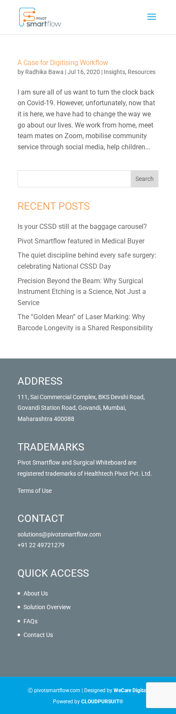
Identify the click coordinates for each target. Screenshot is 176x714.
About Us (35, 593)
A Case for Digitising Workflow (63, 63)
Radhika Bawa (44, 71)
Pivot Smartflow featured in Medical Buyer (81, 241)
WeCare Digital (130, 690)
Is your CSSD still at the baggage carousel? (82, 226)
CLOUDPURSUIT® (102, 702)
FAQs (30, 621)
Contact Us (38, 634)
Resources (141, 71)
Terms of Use (35, 490)
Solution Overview (47, 607)
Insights (114, 71)
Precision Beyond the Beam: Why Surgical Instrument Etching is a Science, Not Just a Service (82, 292)
